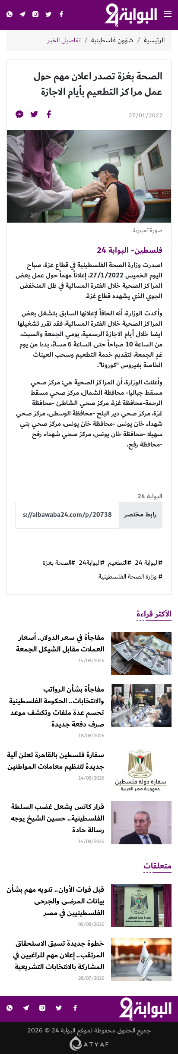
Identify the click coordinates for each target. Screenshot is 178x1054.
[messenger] (19, 116)
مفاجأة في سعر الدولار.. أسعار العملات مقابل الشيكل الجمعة (60, 643)
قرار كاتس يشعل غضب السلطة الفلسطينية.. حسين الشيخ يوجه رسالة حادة (57, 818)
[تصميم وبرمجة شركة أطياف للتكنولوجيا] (89, 1042)
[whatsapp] (9, 15)
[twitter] (48, 15)
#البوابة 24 (148, 563)
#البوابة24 (92, 563)
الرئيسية (154, 40)
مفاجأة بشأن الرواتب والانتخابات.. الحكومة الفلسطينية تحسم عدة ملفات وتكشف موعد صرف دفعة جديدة (56, 707)
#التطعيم (119, 563)
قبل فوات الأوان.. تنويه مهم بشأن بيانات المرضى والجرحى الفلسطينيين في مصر (55, 901)
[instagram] (35, 15)
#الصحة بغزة (59, 563)
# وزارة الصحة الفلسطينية (130, 577)
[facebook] (61, 15)
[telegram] (22, 15)
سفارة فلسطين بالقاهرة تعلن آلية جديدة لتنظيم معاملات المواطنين (55, 761)
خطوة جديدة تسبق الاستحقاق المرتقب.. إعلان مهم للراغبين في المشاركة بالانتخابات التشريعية (58, 955)
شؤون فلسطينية (112, 40)
